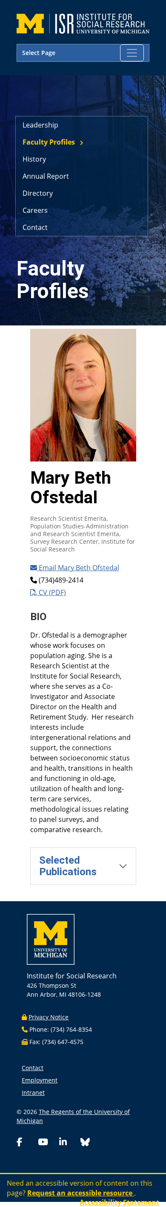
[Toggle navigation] (132, 52)
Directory (38, 193)
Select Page (38, 53)
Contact (35, 227)
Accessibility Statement (119, 1202)
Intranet (33, 1092)
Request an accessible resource (80, 1193)
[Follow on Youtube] (47, 1143)
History (34, 159)
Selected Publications (68, 866)
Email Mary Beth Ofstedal (78, 567)
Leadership (40, 125)
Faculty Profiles (49, 142)
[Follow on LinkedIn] (68, 1143)
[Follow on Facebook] (25, 1143)
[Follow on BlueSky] (85, 1143)
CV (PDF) (51, 592)
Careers (35, 210)
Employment (39, 1080)
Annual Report (46, 176)
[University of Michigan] (50, 942)
